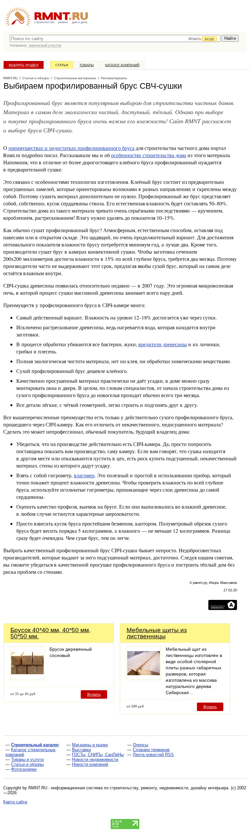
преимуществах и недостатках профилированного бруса (71, 147)
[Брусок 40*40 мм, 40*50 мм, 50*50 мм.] (27, 678)
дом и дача (79, 22)
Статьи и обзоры (27, 764)
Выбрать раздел (23, 65)
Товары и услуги (27, 759)
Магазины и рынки (90, 744)
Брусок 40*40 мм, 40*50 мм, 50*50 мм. (50, 633)
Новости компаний (90, 764)
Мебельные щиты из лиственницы (157, 633)
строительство (44, 22)
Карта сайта (15, 801)
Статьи (61, 65)
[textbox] (115, 38)
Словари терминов (151, 749)
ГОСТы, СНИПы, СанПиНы (98, 754)
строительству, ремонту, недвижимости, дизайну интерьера (169, 787)
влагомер (84, 475)
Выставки (81, 749)
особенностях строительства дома (148, 155)
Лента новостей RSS (153, 754)
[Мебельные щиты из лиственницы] (143, 678)
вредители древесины (162, 344)
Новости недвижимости (95, 759)
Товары (86, 65)
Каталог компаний (122, 65)
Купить (94, 694)
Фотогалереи (23, 769)
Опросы (140, 744)
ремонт (63, 22)
